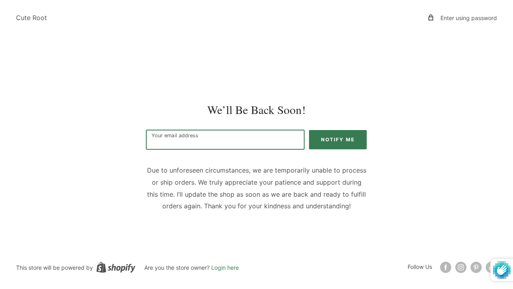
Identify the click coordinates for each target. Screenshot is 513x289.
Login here (225, 267)
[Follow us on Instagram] (461, 267)
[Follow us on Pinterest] (476, 267)
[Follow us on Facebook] (445, 267)
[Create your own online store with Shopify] (115, 267)
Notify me (338, 139)
